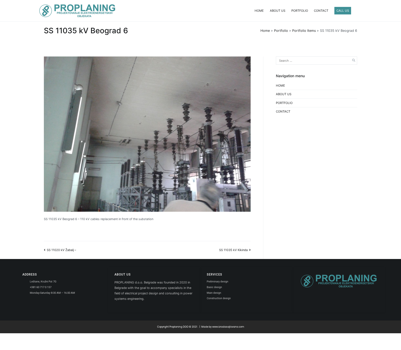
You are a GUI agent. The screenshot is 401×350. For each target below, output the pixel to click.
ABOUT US (277, 10)
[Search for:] (316, 60)
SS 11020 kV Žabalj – (61, 250)
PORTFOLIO (299, 10)
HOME (259, 10)
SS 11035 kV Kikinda (233, 250)
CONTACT (321, 10)
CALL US (342, 10)
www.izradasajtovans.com (228, 326)
